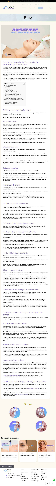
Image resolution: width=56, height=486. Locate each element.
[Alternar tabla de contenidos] (23, 84)
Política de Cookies (44, 472)
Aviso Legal (44, 470)
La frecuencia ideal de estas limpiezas (11, 375)
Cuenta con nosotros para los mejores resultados (13, 104)
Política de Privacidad (44, 476)
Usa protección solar (8, 87)
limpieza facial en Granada (33, 388)
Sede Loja (33, 472)
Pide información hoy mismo (21, 394)
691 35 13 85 (11, 477)
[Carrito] (50, 8)
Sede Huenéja (34, 481)
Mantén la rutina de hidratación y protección (13, 94)
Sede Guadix (34, 474)
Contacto (35, 8)
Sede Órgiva (34, 478)
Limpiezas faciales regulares (10, 103)
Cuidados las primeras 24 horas (10, 85)
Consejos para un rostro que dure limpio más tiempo (14, 99)
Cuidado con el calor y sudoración (11, 91)
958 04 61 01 (11, 473)
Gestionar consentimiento (6, 466)
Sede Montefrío (35, 476)
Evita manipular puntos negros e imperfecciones (13, 98)
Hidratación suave (8, 86)
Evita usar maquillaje (8, 89)
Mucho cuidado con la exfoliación (11, 95)
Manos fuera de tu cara (9, 90)
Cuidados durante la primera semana (11, 93)
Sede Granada (34, 470)
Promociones (31, 11)
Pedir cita (40, 8)
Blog (30, 8)
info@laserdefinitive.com (14, 475)
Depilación (29, 4)
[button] (32, 5)
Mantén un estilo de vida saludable (11, 102)
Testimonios (24, 8)
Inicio (24, 4)
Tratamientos (37, 4)
